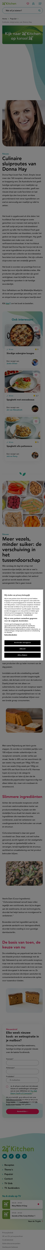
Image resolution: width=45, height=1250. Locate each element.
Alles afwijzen (22, 655)
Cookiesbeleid (27, 615)
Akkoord (22, 648)
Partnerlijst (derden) (10, 635)
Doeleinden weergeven (22, 642)
